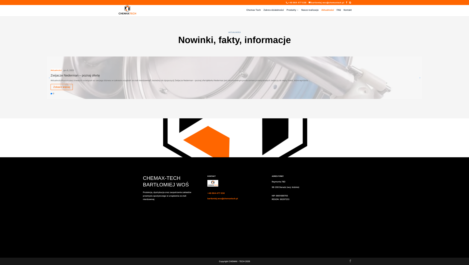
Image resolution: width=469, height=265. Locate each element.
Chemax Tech (253, 10)
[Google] (350, 3)
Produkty (291, 10)
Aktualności (327, 10)
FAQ (339, 10)
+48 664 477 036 (216, 193)
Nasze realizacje (310, 10)
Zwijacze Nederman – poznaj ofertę (75, 75)
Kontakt (348, 10)
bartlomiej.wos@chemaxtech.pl (222, 198)
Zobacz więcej (61, 87)
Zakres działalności (273, 10)
